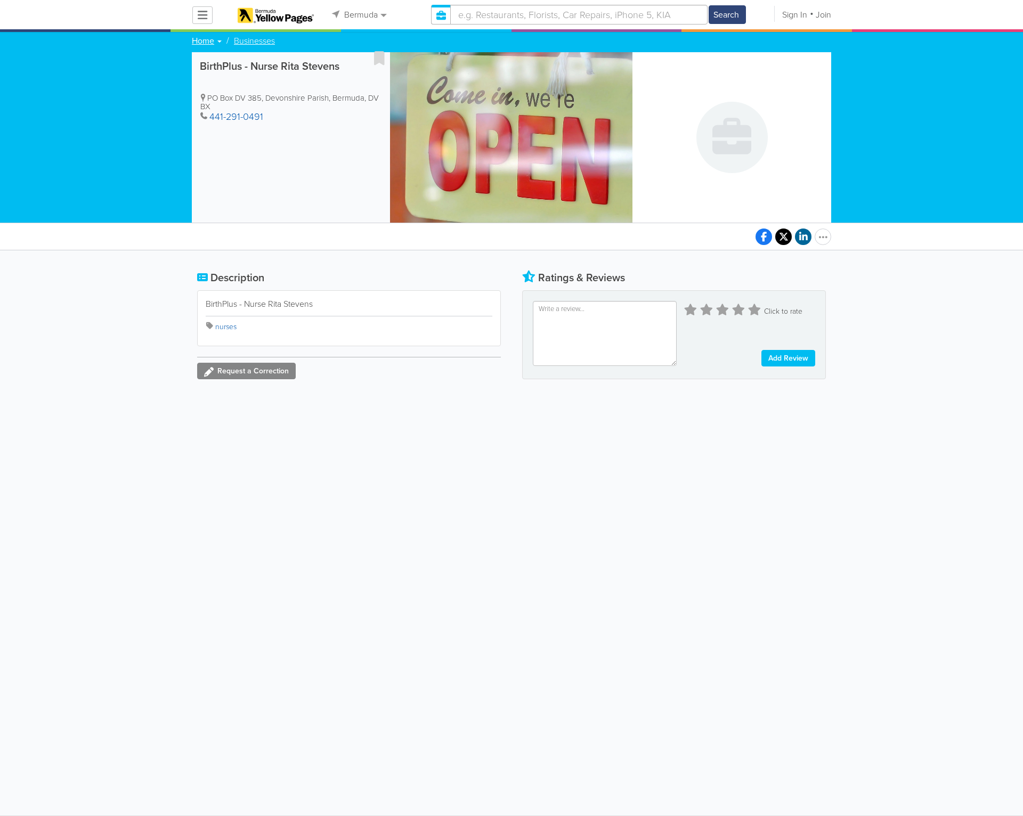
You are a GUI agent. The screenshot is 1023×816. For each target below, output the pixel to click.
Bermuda (360, 15)
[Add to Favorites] (379, 58)
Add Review (788, 358)
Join (823, 15)
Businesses (254, 41)
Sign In (794, 15)
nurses (226, 326)
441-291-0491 (236, 117)
